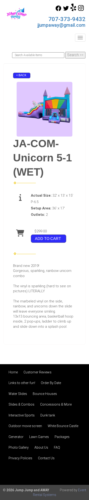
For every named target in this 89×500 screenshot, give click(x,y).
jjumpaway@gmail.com (61, 25)
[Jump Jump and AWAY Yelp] (73, 10)
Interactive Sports (22, 415)
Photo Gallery (19, 447)
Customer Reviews (37, 372)
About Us (41, 447)
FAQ (57, 447)
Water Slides (18, 394)
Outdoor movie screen (25, 426)
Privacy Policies (20, 458)
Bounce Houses (45, 394)
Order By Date (51, 383)
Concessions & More (56, 404)
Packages (62, 437)
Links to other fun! (22, 383)
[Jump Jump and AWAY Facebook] (58, 10)
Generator (16, 437)
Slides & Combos (21, 404)
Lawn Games (39, 437)
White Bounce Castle (63, 426)
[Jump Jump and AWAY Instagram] (81, 10)
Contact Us (46, 458)
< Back (21, 75)
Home (13, 372)
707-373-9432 (66, 19)
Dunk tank (47, 415)
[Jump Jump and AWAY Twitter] (66, 10)
